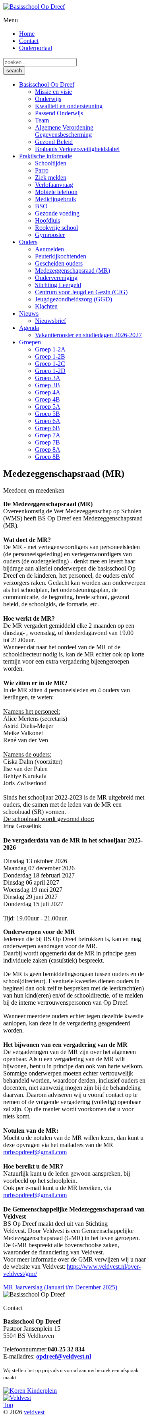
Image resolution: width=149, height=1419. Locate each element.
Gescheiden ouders (59, 263)
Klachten (46, 306)
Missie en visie (53, 91)
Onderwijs (48, 98)
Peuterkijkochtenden (60, 256)
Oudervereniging (56, 277)
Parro (41, 170)
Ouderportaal (35, 48)
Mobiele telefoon (56, 191)
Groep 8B (47, 456)
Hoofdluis (47, 220)
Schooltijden (50, 163)
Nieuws (29, 313)
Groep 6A (47, 420)
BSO (41, 206)
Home (27, 33)
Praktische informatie (45, 156)
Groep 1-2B (50, 356)
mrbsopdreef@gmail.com (35, 1152)
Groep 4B (47, 399)
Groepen (30, 342)
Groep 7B (47, 442)
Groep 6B (47, 428)
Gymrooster (50, 234)
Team (42, 120)
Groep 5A (47, 406)
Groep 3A (47, 378)
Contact (29, 40)
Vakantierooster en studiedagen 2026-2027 (88, 335)
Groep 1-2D (50, 370)
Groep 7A (47, 435)
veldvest (34, 1412)
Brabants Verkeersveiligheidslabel (77, 149)
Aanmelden (49, 249)
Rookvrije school (56, 227)
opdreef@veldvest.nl (63, 1356)
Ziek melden (50, 177)
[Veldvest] (17, 1397)
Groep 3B (47, 385)
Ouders (28, 242)
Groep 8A (47, 449)
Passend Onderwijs (59, 113)
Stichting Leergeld (58, 284)
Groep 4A (47, 392)
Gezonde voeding (57, 213)
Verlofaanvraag (54, 184)
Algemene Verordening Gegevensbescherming (64, 131)
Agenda (29, 327)
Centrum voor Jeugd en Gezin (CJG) (81, 292)
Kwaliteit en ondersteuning (69, 106)
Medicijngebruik (55, 199)
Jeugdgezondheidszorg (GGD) (73, 299)
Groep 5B (47, 413)
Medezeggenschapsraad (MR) (72, 270)
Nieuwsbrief (50, 320)
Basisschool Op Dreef (46, 84)
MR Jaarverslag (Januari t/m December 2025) (60, 1287)
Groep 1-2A (50, 349)
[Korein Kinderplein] (30, 1390)
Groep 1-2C (50, 363)
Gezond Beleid (54, 141)
